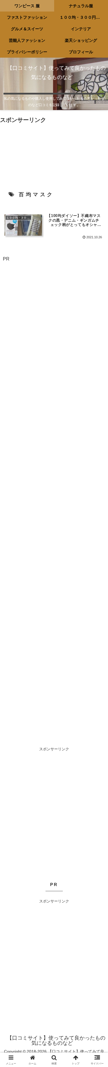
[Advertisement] (54, 147)
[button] (97, 826)
